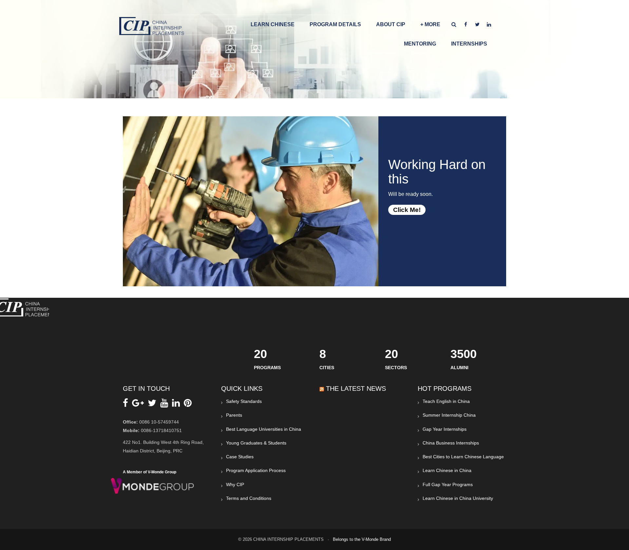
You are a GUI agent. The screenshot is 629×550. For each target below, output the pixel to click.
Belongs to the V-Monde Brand (362, 539)
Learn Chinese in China (447, 470)
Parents (234, 415)
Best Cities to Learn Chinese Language (463, 456)
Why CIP (235, 484)
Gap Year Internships (445, 429)
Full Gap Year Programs (448, 484)
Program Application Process (256, 470)
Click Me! (407, 209)
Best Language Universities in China (263, 429)
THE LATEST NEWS (356, 388)
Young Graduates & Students (256, 443)
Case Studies (240, 456)
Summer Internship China (449, 415)
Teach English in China (446, 401)
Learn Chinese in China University (458, 498)
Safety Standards (244, 401)
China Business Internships (451, 443)
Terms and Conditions (248, 498)
